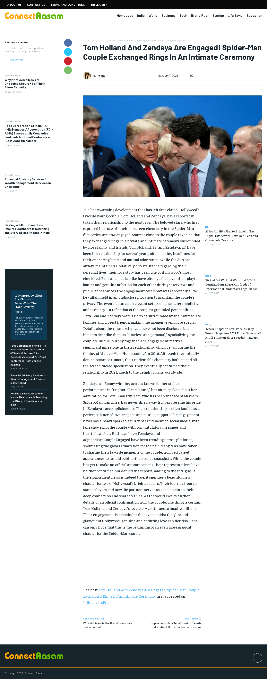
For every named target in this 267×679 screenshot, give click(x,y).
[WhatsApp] (68, 70)
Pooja (18, 311)
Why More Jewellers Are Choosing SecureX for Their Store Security (25, 83)
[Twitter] (68, 52)
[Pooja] (88, 75)
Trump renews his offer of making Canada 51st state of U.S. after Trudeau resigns (174, 625)
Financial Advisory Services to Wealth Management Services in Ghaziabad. (28, 182)
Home (86, 40)
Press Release (12, 75)
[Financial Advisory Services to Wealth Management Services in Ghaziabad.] (29, 205)
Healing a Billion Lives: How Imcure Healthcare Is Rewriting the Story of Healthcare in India (27, 228)
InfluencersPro (95, 602)
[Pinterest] (68, 61)
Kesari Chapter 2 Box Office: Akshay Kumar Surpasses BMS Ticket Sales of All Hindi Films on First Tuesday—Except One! (233, 335)
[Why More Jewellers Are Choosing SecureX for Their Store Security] (29, 106)
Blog (94, 40)
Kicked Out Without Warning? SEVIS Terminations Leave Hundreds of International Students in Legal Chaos (231, 284)
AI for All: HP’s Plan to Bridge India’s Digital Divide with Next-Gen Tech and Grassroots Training (231, 235)
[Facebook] (68, 43)
